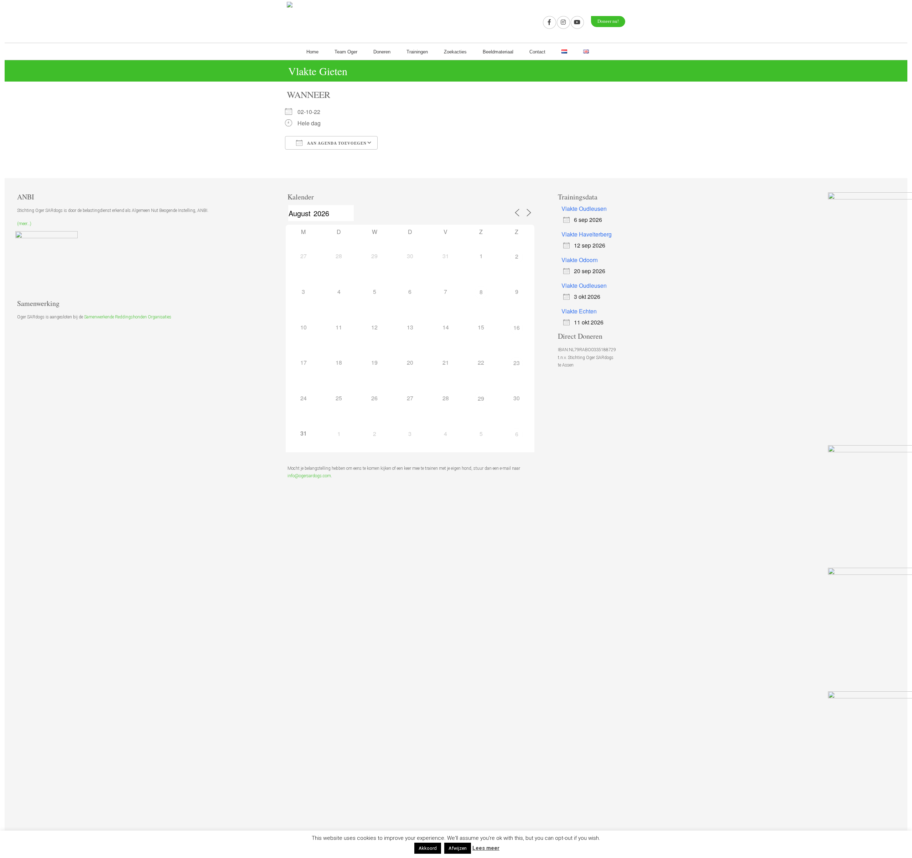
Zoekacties (455, 51)
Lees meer (485, 848)
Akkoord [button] (428, 848)
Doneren (381, 51)
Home (312, 51)
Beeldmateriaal (498, 51)
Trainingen (417, 51)
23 (516, 363)
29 (481, 398)
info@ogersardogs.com (309, 475)
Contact (537, 51)
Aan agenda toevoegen (336, 143)
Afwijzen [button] (458, 848)
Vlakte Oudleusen (584, 208)
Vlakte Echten (579, 311)
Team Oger (346, 51)
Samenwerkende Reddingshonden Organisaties (127, 316)
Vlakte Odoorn (579, 260)
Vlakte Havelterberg (586, 234)
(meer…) (24, 223)
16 (516, 327)
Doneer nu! (608, 21)
